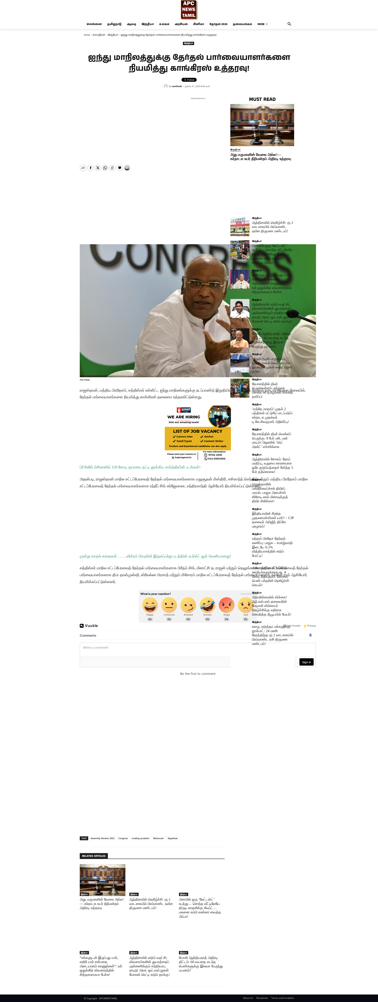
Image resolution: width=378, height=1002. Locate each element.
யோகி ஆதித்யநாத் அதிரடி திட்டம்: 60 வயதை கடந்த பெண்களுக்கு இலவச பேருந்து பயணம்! (201, 964)
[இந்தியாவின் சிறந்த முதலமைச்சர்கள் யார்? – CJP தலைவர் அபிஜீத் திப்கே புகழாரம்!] (239, 517)
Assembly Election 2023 (102, 838)
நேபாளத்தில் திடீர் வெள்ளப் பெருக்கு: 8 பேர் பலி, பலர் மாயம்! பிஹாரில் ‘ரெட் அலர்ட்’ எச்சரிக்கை (271, 440)
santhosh (177, 86)
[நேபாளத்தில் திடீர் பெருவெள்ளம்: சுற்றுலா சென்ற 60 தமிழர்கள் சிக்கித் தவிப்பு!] (239, 388)
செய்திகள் (99, 35)
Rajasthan (173, 838)
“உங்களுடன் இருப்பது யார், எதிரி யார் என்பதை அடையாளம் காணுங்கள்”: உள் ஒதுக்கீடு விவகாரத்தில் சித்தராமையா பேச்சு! (101, 966)
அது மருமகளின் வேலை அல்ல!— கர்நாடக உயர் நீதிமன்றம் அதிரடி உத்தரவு (102, 903)
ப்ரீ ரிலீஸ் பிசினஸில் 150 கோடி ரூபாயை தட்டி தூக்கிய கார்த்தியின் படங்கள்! (140, 467)
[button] (289, 24)
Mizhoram (158, 838)
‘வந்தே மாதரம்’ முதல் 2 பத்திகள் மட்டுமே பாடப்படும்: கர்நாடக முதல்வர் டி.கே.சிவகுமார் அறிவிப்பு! (272, 415)
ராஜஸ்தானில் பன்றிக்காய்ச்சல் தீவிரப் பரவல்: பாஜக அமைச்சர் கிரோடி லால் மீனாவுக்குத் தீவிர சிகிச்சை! (270, 492)
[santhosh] (166, 86)
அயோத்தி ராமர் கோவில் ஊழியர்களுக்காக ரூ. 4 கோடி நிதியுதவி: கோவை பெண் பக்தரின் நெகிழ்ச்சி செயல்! (270, 576)
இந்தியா (113, 35)
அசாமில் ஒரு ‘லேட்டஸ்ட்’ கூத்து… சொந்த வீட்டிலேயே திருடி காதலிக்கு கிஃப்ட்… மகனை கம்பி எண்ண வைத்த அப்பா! (200, 907)
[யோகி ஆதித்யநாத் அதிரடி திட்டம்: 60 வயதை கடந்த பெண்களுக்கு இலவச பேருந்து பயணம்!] (202, 938)
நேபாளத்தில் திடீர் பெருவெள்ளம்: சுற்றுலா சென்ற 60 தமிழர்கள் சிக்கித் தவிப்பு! (272, 390)
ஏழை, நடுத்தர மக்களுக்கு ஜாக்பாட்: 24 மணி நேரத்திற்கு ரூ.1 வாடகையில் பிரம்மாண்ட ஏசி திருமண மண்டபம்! (272, 635)
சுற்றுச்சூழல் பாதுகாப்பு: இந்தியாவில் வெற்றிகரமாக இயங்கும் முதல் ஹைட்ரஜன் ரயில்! (272, 365)
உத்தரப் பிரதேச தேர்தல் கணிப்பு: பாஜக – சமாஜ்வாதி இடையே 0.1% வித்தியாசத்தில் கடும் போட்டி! (272, 547)
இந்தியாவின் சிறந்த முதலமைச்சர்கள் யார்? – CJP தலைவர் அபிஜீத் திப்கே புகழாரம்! (273, 520)
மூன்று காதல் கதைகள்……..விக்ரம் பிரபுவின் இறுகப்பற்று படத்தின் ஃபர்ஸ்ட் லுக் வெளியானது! (155, 556)
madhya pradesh (140, 838)
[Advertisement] (198, 128)
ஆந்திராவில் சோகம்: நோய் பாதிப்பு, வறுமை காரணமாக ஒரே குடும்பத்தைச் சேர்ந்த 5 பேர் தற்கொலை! (272, 465)
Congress (123, 838)
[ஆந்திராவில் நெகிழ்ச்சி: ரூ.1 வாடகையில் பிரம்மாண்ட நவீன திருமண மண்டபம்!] (152, 880)
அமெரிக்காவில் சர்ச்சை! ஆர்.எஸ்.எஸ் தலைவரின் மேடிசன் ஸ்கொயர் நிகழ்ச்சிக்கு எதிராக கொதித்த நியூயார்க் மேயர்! (271, 605)
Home (87, 35)
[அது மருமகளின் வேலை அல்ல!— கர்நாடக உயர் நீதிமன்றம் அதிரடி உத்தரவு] (102, 880)
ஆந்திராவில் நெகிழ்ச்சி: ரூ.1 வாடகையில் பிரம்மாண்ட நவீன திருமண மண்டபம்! (151, 903)
